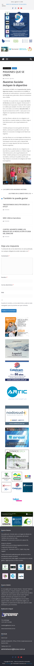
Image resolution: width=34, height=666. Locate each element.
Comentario (5, 256)
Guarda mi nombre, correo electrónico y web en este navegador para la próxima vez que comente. (16, 304)
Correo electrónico (7, 285)
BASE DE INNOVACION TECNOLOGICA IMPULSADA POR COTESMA (16, 5)
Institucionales (6, 68)
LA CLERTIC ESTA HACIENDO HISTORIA (14, 189)
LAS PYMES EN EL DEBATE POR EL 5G (20, 193)
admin (12, 78)
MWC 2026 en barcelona (12, 218)
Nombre (4, 277)
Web (2, 292)
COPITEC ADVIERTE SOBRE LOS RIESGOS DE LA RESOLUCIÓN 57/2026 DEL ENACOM (17, 231)
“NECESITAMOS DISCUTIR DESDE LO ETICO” (16, 205)
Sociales (14, 68)
